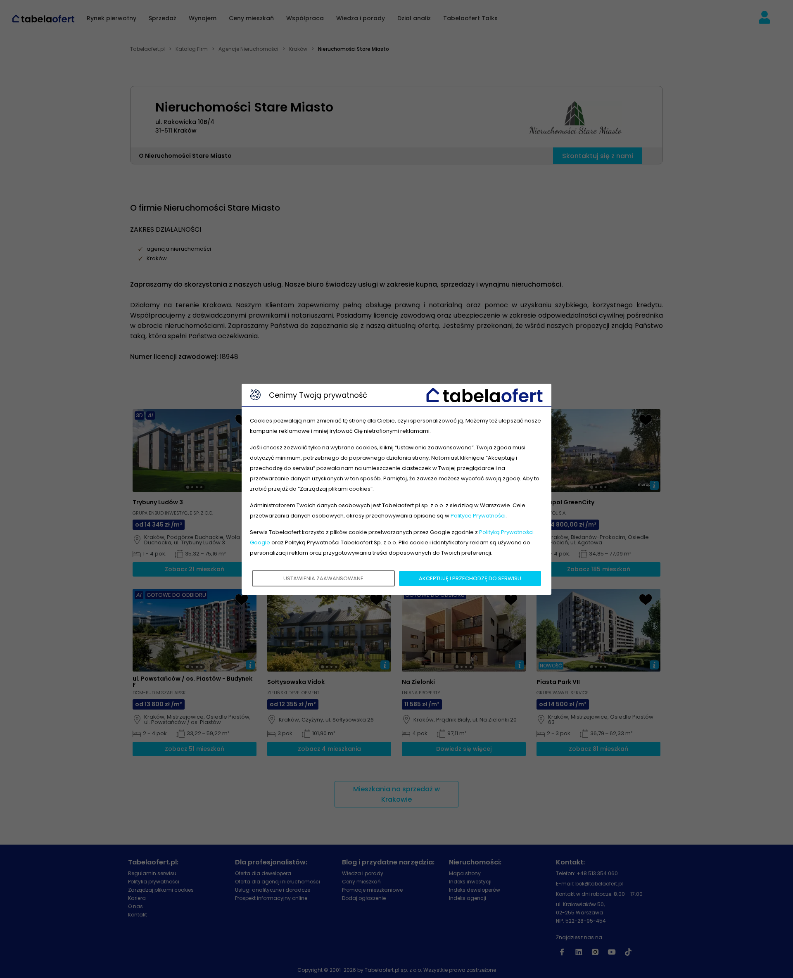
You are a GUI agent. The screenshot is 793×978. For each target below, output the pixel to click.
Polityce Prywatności (478, 516)
